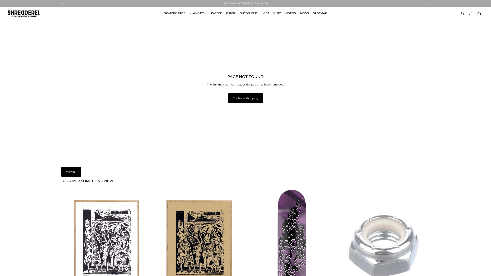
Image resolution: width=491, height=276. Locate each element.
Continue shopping (245, 98)
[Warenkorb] (479, 13)
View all (71, 171)
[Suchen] (462, 13)
